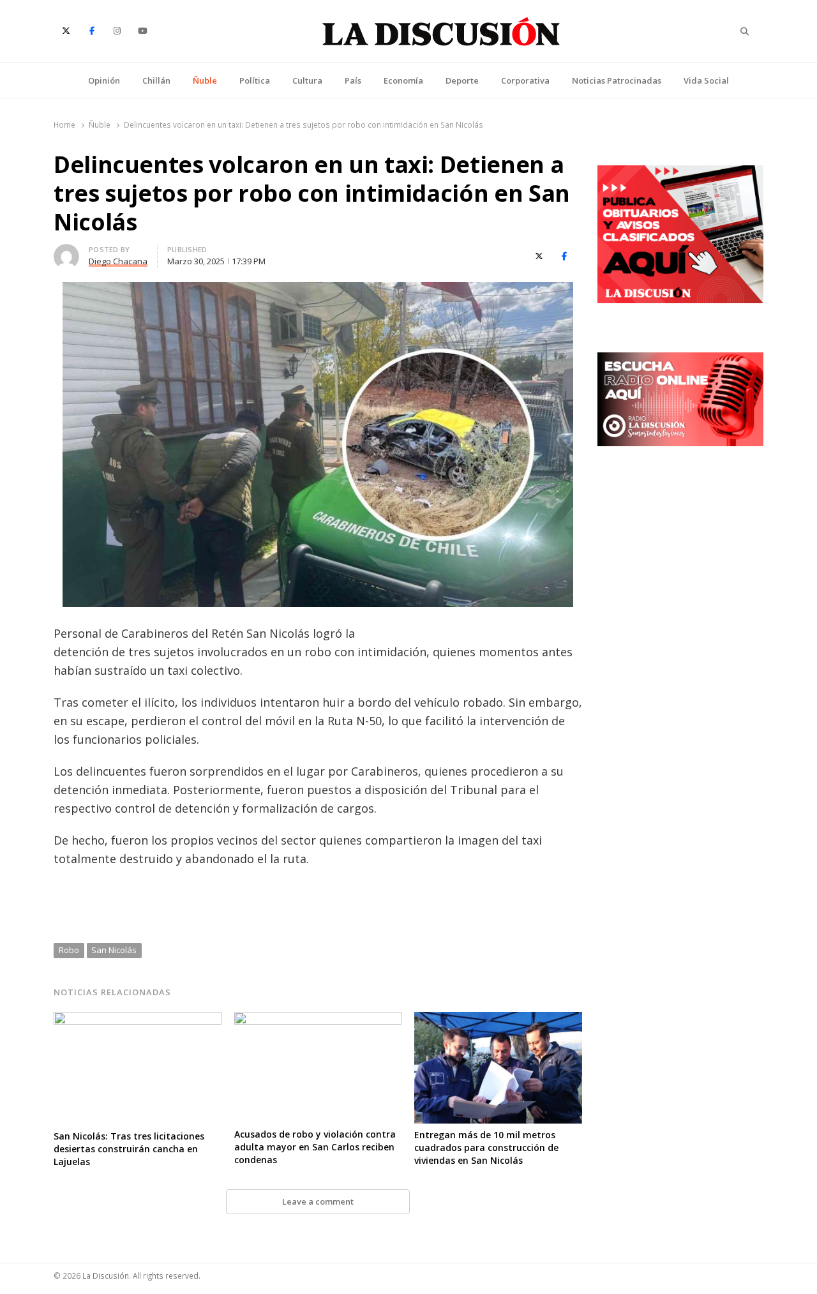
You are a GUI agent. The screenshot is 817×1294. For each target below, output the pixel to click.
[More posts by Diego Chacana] (66, 251)
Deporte (462, 80)
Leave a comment (318, 1201)
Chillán (156, 80)
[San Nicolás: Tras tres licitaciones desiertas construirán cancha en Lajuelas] (137, 1019)
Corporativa (525, 80)
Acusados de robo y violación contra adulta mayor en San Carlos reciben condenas (315, 1147)
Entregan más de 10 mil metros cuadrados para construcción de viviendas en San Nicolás (486, 1147)
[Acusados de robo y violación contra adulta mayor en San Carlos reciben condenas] (318, 1019)
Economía (403, 80)
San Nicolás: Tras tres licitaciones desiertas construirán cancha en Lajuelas (129, 1149)
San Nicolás (114, 950)
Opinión (104, 80)
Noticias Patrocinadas (616, 80)
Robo (69, 950)
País (353, 80)
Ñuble (205, 80)
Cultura (307, 80)
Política (254, 80)
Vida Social (706, 80)
